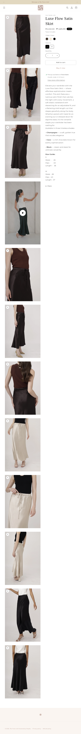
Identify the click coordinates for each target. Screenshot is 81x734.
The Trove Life (14, 728)
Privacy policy (37, 728)
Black (54, 38)
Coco (46, 38)
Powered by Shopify (25, 728)
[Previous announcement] (4, 2)
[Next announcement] (77, 2)
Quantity (48, 51)
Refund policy (47, 728)
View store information (56, 80)
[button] (4, 8)
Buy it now (60, 68)
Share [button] (49, 186)
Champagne (50, 38)
